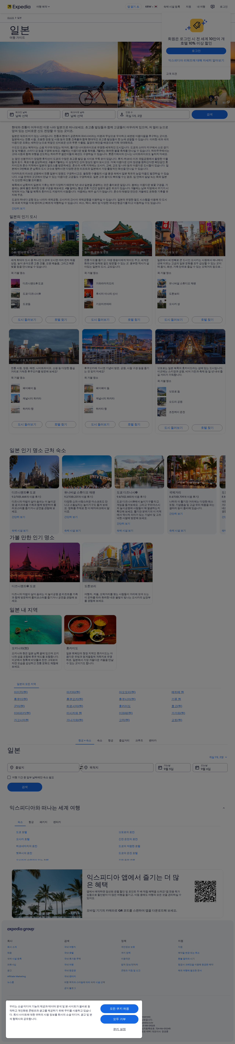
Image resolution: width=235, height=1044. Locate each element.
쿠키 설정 (119, 1029)
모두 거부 (119, 1019)
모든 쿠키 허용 (119, 1008)
